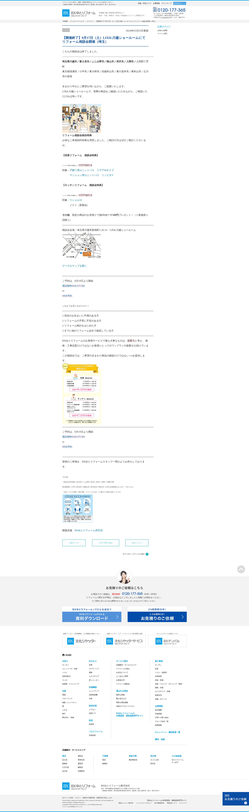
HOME (65, 21)
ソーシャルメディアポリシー (144, 803)
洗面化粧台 (66, 676)
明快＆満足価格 (122, 702)
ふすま (64, 710)
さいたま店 (154, 760)
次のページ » (137, 543)
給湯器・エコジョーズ (70, 684)
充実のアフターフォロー (125, 706)
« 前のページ (74, 543)
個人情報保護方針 (159, 803)
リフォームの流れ (123, 669)
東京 (64, 756)
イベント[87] (162, 34)
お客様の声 (120, 680)
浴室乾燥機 (93, 695)
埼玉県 (153, 756)
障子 (64, 714)
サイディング (94, 669)
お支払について (122, 672)
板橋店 (64, 764)
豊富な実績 (120, 695)
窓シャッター (94, 680)
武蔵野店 (81, 771)
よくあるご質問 (122, 676)
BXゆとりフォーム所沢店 (89, 530)
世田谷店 (81, 760)
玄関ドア (92, 713)
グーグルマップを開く (74, 265)
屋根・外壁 (159, 688)
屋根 (90, 672)
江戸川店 (65, 767)
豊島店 (80, 764)
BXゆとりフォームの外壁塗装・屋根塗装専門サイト (167, 800)
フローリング (67, 699)
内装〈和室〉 (160, 680)
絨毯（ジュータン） (69, 702)
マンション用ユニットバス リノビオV (91, 175)
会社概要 (158, 710)
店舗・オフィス (161, 699)
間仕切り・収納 (68, 717)
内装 (64, 691)
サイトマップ (166, 3)
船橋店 (104, 764)
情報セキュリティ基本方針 (126, 803)
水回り (65, 661)
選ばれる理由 (122, 691)
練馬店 (80, 767)
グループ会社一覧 (161, 721)
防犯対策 (93, 706)
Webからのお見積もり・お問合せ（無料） (236, 799)
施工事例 (159, 661)
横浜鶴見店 (133, 760)
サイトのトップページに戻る (134, 554)
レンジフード (94, 691)
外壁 (90, 665)
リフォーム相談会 (123, 684)
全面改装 (92, 735)
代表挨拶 (158, 714)
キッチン (65, 665)
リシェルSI (76, 200)
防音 (91, 720)
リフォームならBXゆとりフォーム (72, 806)
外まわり (93, 661)
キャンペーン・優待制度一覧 (167, 732)
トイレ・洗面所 (161, 672)
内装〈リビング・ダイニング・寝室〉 (169, 684)
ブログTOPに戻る (105, 543)
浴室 (156, 669)
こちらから (165, 17)
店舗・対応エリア (144, 3)
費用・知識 (160, 739)
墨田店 (80, 756)
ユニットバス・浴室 (69, 669)
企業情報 (156, 3)
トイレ (64, 672)
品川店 (64, 771)
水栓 (90, 699)
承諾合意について (172, 803)
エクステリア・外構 (162, 691)
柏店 (104, 760)
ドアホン (92, 710)
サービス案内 (122, 661)
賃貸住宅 (158, 695)
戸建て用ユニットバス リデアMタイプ (92, 170)
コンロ (64, 680)
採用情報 (158, 725)
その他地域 (176, 756)
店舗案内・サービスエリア (126, 665)
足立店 (64, 760)
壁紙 (64, 695)
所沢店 (152, 764)
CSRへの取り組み (162, 717)
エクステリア (94, 676)
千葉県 (105, 756)
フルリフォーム (96, 731)
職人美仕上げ (121, 699)
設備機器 (93, 687)
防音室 (91, 724)
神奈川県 (133, 756)
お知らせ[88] (162, 30)
